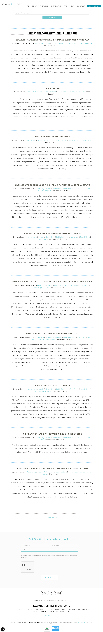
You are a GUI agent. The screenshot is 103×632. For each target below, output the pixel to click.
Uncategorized (82, 43)
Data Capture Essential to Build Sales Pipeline (52, 334)
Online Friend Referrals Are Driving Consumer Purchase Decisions (52, 468)
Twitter (47, 593)
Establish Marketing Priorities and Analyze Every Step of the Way (52, 40)
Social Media (70, 43)
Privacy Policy (37, 600)
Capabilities (56, 6)
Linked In (56, 593)
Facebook (43, 593)
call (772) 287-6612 (82, 622)
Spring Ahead (52, 88)
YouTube (51, 593)
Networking (45, 43)
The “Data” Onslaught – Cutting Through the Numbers (52, 434)
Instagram (60, 593)
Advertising (31, 140)
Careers (63, 600)
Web (91, 43)
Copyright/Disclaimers (51, 600)
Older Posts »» (52, 517)
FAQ (69, 600)
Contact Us (51, 615)
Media (36, 43)
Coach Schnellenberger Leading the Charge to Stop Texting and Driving (52, 282)
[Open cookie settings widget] (3, 629)
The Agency (32, 6)
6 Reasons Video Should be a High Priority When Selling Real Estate (52, 185)
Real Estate (81, 188)
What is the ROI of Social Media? (52, 386)
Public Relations (57, 43)
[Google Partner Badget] (47, 631)
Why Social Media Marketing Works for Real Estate (52, 233)
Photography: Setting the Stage (52, 137)
